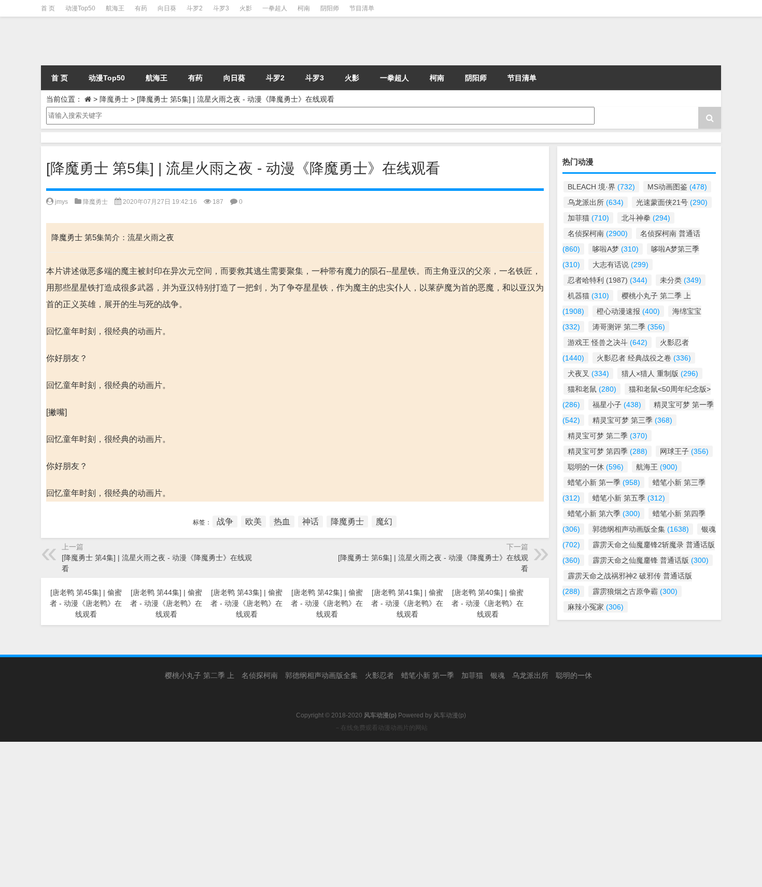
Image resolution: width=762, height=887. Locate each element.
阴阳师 (329, 8)
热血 (282, 521)
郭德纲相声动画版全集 (640, 529)
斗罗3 (221, 8)
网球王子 (684, 451)
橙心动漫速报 (628, 311)
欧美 (253, 521)
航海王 (115, 8)
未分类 (680, 280)
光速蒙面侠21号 (672, 202)
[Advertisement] (311, 814)
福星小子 (616, 404)
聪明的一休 (596, 467)
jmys (61, 201)
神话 (310, 521)
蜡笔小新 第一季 (604, 482)
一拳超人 (274, 8)
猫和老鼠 (592, 389)
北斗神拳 (646, 218)
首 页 (48, 8)
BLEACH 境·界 (601, 187)
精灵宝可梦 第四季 (607, 451)
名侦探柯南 (598, 233)
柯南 (304, 8)
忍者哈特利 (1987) (607, 280)
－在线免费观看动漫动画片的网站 (381, 727)
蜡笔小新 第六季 (604, 513)
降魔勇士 (114, 99)
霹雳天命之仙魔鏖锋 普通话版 (650, 560)
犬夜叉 (588, 373)
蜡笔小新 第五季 (628, 498)
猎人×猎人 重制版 (660, 373)
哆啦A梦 (615, 249)
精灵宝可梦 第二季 (607, 436)
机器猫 (588, 296)
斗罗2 (195, 8)
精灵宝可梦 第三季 (632, 420)
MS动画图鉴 (677, 187)
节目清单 (361, 8)
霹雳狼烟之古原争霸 (635, 591)
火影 (245, 8)
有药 (141, 8)
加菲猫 (588, 218)
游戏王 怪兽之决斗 (607, 342)
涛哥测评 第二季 (628, 327)
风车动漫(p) (449, 715)
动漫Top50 (80, 8)
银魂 (497, 675)
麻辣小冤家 (596, 607)
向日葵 (167, 8)
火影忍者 (379, 675)
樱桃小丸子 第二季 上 (199, 675)
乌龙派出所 (596, 202)
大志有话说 (620, 264)
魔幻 (384, 521)
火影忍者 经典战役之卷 (644, 358)
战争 (225, 521)
